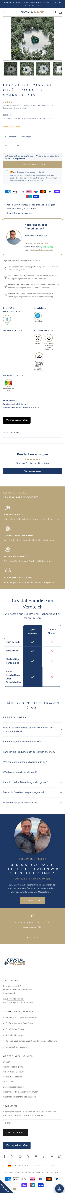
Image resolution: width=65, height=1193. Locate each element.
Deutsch (49, 1166)
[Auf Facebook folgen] (4, 1156)
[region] (32, 923)
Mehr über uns (32, 900)
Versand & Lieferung (12, 1076)
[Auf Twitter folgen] (12, 1156)
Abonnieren (15, 1132)
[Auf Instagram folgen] (20, 1156)
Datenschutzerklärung (13, 1086)
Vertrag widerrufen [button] (17, 420)
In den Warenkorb (32, 164)
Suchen (6, 1061)
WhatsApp (48, 246)
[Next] (59, 69)
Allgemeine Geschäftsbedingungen (19, 1096)
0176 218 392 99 (15, 999)
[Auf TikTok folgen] (43, 1156)
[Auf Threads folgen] (28, 1156)
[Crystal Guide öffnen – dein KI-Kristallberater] (59, 1188)
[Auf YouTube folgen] (35, 1156)
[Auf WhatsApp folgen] (59, 1156)
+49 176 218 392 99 (38, 243)
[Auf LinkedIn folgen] (51, 1156)
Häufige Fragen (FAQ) (13, 1066)
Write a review (32, 471)
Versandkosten (19, 118)
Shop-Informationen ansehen (20, 213)
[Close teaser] (14, 1189)
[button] (7, 1186)
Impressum (8, 1081)
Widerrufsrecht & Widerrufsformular (20, 1091)
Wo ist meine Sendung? (14, 1071)
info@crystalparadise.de (41, 250)
